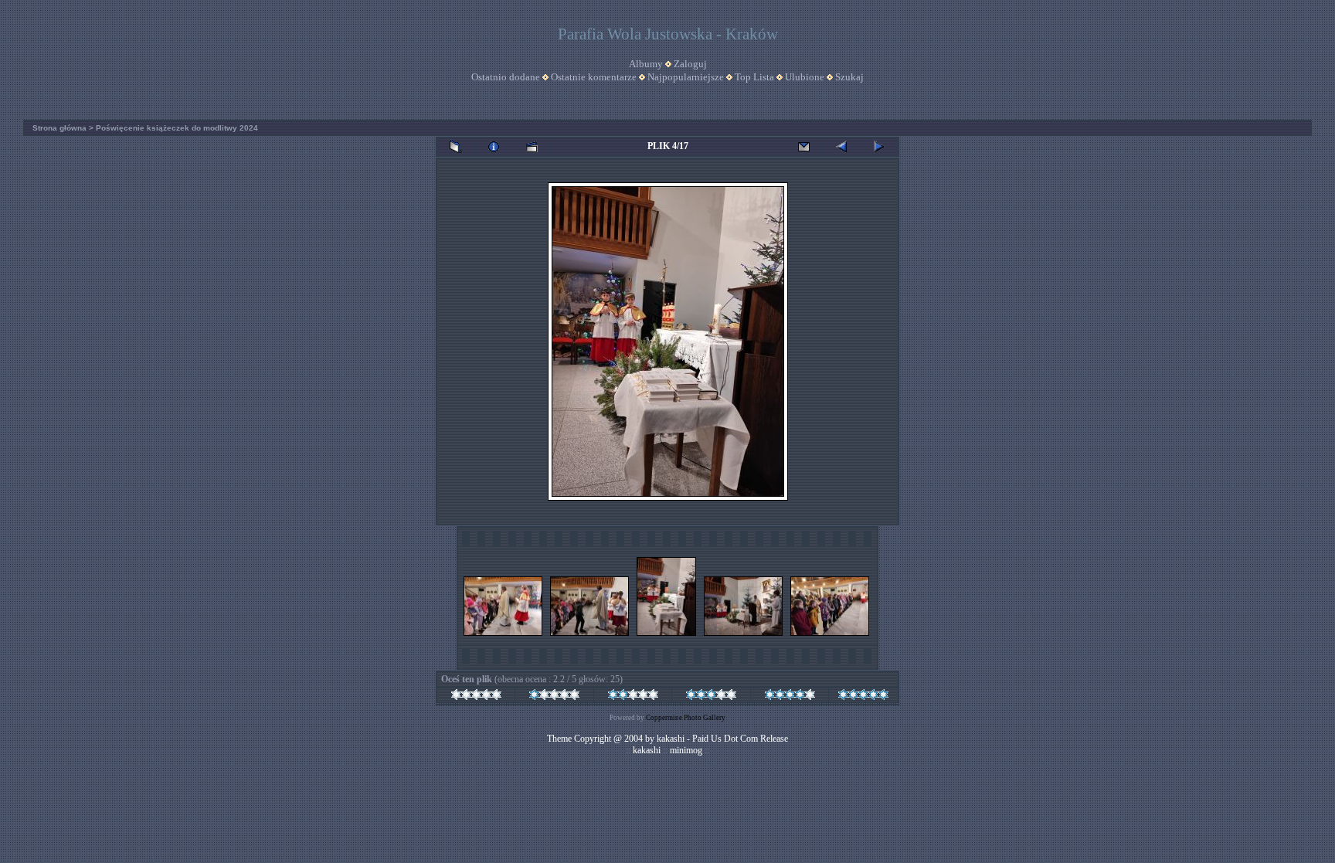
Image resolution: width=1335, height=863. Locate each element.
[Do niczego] (476, 696)
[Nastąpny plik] (879, 146)
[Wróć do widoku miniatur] (455, 146)
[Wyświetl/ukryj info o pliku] (493, 146)
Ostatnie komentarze (594, 77)
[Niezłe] (633, 696)
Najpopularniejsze (685, 77)
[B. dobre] (790, 696)
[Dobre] (711, 696)
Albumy (646, 64)
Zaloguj (690, 64)
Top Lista (754, 77)
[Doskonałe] (863, 696)
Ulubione (804, 77)
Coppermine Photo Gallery (685, 718)
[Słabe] (554, 696)
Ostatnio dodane (505, 77)
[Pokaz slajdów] (531, 146)
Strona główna (59, 128)
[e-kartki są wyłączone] (803, 146)
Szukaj (849, 77)
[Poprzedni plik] (841, 146)
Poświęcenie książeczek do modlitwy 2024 (177, 128)
